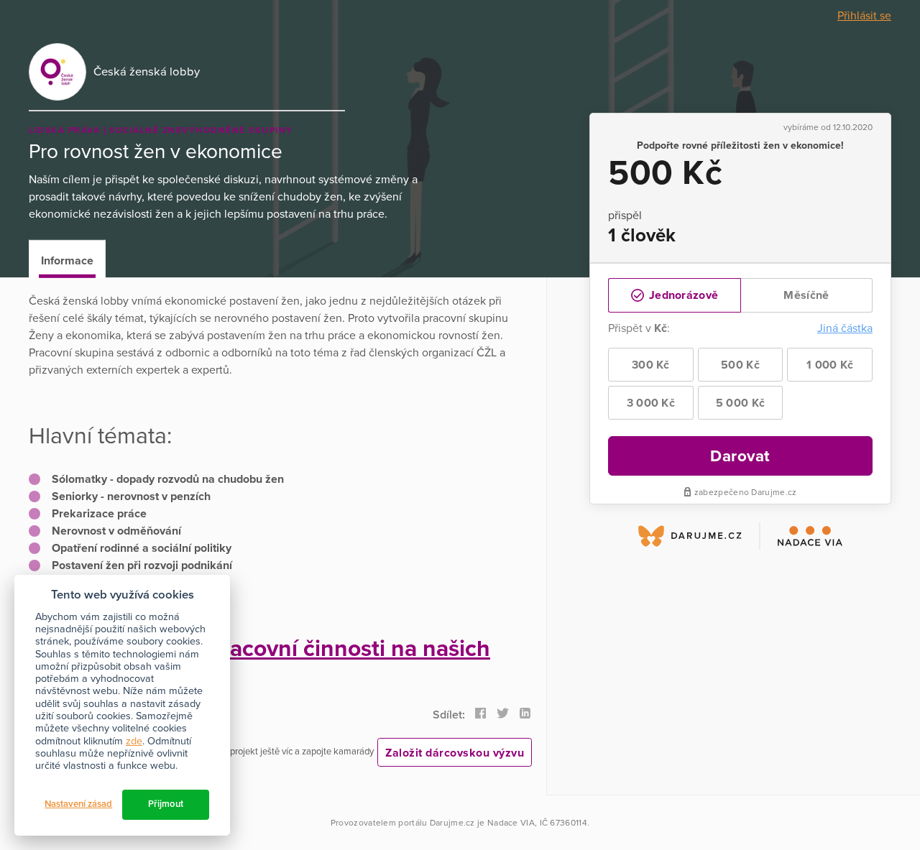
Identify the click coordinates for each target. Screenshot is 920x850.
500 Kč (740, 365)
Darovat (740, 456)
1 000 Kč (829, 365)
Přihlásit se (864, 16)
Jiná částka (845, 328)
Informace (67, 261)
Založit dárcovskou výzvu (454, 753)
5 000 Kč (740, 403)
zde (134, 741)
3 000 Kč (651, 403)
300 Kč (651, 365)
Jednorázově (682, 295)
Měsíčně (806, 295)
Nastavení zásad (78, 804)
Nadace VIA (511, 823)
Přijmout (165, 804)
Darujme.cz (452, 823)
